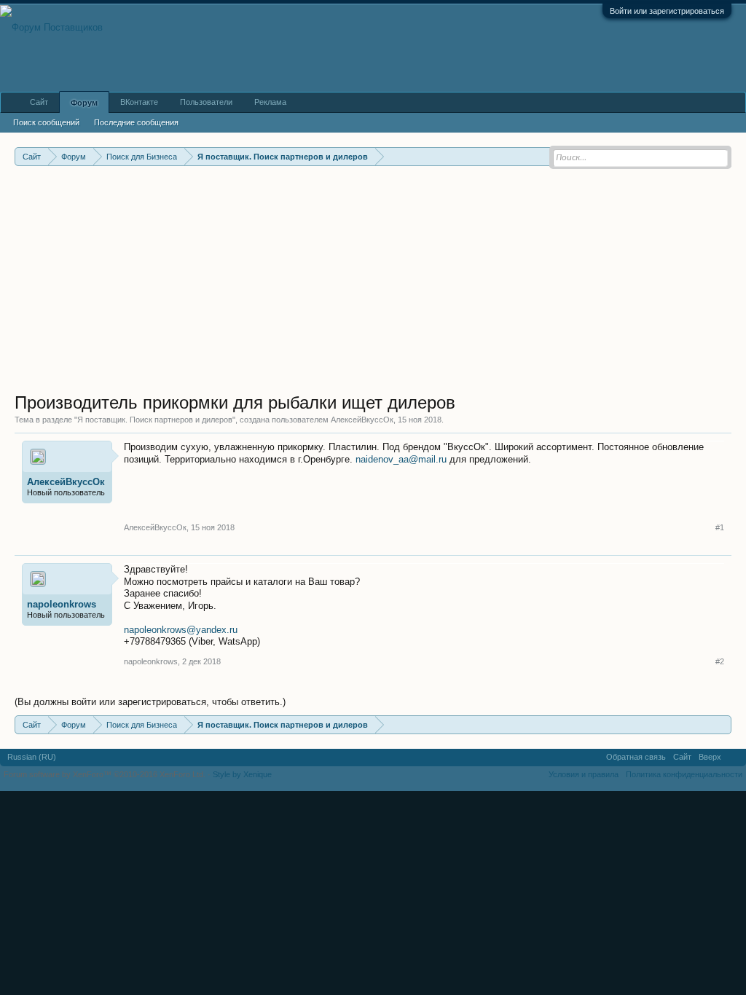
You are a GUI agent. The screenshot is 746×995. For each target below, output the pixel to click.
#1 (719, 527)
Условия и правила (584, 774)
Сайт (39, 102)
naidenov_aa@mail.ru (401, 459)
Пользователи (206, 102)
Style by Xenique (242, 774)
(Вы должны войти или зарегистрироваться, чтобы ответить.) (150, 701)
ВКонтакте (139, 102)
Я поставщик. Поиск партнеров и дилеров (154, 419)
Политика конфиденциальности (684, 774)
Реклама (270, 102)
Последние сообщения (136, 122)
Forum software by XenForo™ (104, 774)
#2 (719, 661)
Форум (84, 102)
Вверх (710, 756)
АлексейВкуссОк (362, 419)
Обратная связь (636, 756)
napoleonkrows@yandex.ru (180, 629)
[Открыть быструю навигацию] (722, 724)
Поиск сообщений (46, 122)
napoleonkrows (61, 604)
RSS (734, 757)
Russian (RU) (31, 756)
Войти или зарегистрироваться (667, 11)
